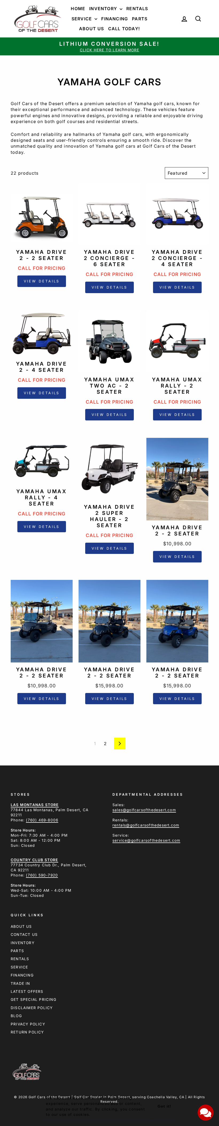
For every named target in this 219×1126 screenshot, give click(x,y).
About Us (91, 28)
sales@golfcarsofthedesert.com (144, 810)
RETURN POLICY (27, 1032)
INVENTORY (22, 943)
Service (82, 18)
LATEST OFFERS (27, 991)
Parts (139, 18)
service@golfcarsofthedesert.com (146, 840)
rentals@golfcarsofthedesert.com (145, 825)
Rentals (137, 8)
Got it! (164, 1106)
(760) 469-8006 (42, 820)
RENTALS (20, 959)
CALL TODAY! (124, 28)
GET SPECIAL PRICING (33, 999)
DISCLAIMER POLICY (32, 1008)
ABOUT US (21, 926)
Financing (114, 18)
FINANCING (22, 975)
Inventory (103, 8)
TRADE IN (20, 983)
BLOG (16, 1016)
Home (78, 8)
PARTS (17, 951)
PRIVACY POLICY (28, 1024)
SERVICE (19, 967)
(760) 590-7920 (42, 875)
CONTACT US (24, 934)
